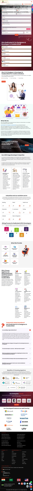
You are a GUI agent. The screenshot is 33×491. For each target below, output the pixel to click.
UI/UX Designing (19, 443)
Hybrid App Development (20, 437)
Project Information (5, 22)
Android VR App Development (6, 437)
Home (2, 451)
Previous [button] (29, 192)
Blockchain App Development (6, 438)
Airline (13, 451)
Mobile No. (19, 12)
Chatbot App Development (21, 434)
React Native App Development (6, 445)
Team (3, 15)
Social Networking (24, 459)
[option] (7, 179)
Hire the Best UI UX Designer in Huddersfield (8, 125)
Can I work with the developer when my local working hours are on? (14, 358)
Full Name (4, 8)
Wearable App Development (21, 445)
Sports (23, 460)
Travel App (23, 462)
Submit (16, 34)
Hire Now (3, 81)
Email (18, 8)
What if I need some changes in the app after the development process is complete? (15, 344)
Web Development (20, 446)
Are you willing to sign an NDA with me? (9, 330)
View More (16, 404)
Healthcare (13, 460)
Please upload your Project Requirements (9, 27)
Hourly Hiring (21, 78)
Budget (3, 19)
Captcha (4, 31)
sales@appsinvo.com (17, 4)
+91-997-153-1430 (7, 469)
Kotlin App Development (5, 442)
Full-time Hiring (5, 78)
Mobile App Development (5, 434)
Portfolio (3, 453)
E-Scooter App (14, 453)
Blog (2, 459)
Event (13, 457)
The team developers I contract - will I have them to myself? (13, 348)
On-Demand (24, 451)
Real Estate (23, 454)
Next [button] (31, 192)
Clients (3, 457)
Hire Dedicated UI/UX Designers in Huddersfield (10, 143)
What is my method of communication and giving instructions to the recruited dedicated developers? (15, 353)
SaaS (23, 457)
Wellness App (24, 463)
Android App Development (5, 435)
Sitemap (3, 460)
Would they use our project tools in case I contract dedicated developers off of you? (13, 363)
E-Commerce (14, 454)
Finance (13, 459)
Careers (3, 456)
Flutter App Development (21, 435)
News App (13, 463)
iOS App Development (20, 438)
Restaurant (23, 456)
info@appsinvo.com (10, 4)
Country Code (4, 12)
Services (3, 454)
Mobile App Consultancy (5, 443)
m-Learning (13, 462)
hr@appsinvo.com (6, 475)
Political (23, 453)
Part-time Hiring (13, 78)
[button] (31, 489)
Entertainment (14, 456)
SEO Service (19, 442)
